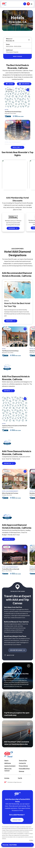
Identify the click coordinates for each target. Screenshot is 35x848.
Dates (8, 44)
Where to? (9, 38)
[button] (12, 349)
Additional (9, 50)
